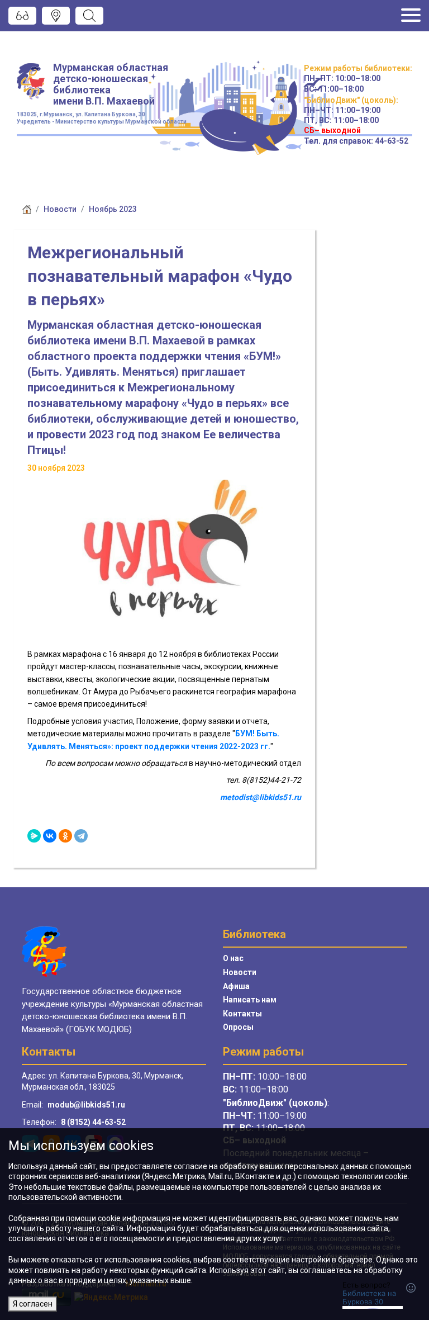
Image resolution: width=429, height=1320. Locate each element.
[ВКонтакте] (49, 836)
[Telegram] (81, 836)
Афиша (236, 986)
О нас (233, 958)
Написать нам (250, 999)
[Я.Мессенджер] (34, 836)
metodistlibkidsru (260, 797)
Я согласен (33, 1303)
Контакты (242, 1013)
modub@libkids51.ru (86, 1104)
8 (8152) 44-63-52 (93, 1122)
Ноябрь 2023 (113, 209)
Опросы (238, 1027)
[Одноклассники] (65, 836)
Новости (60, 209)
